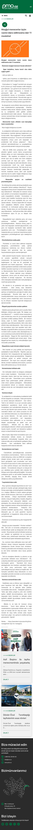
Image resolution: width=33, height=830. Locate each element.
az (31, 6)
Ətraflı (5, 679)
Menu (6, 15)
